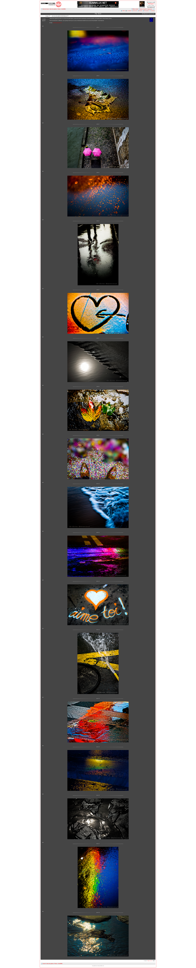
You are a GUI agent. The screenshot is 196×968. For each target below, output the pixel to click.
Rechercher (135, 10)
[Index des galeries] (51, 3)
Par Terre (98, 14)
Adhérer (123, 10)
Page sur (150, 960)
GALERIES (60, 963)
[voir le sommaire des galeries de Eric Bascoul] (151, 21)
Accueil (44, 963)
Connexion (153, 10)
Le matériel (129, 10)
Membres (140, 10)
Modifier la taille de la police (153, 9)
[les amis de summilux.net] (51, 4)
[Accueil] (44, 3)
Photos (55, 963)
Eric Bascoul (145, 13)
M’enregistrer (146, 10)
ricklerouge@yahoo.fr (57, 22)
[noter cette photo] (98, 119)
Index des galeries (50, 963)
